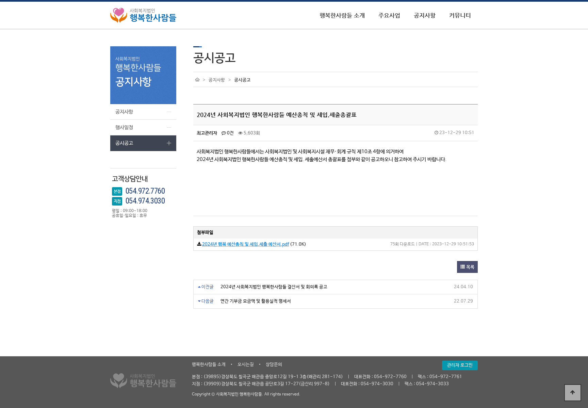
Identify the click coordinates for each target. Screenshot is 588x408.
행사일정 (124, 127)
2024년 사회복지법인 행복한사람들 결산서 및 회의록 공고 (273, 287)
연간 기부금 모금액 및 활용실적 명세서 (255, 301)
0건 (230, 133)
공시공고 (124, 143)
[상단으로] (572, 392)
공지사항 (425, 15)
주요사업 (389, 15)
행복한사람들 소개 (342, 15)
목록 (469, 267)
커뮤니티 (460, 15)
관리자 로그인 (460, 365)
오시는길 (246, 364)
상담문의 (274, 364)
